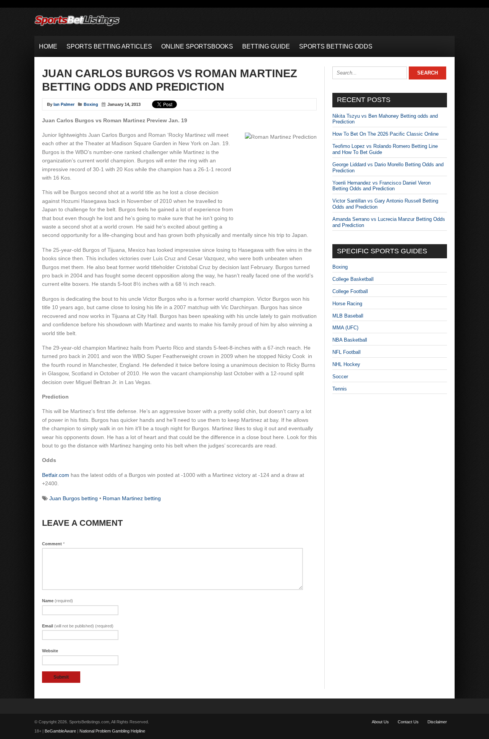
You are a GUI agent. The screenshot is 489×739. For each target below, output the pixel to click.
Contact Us (408, 722)
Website (50, 650)
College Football (350, 291)
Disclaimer (437, 722)
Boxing (91, 104)
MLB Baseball (347, 316)
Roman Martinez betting (132, 498)
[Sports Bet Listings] (77, 26)
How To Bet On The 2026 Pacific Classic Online (385, 134)
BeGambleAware (60, 731)
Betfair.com (55, 475)
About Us (380, 722)
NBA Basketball (349, 340)
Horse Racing (347, 303)
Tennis (339, 389)
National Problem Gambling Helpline (112, 731)
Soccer (340, 376)
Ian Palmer (63, 104)
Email (77, 626)
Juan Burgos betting (73, 498)
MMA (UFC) (345, 328)
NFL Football (346, 352)
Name (57, 600)
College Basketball (353, 279)
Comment (53, 543)
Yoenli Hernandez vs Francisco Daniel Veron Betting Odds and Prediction (381, 186)
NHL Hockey (346, 364)
